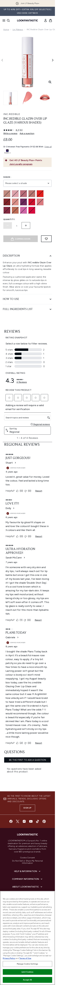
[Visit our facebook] (11, 821)
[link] (45, 20)
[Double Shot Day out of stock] (31, 193)
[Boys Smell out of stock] (15, 193)
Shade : (7, 177)
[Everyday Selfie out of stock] (40, 193)
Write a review (10, 133)
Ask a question (27, 133)
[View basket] (50, 20)
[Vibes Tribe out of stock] (31, 210)
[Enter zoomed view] (50, 82)
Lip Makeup (18, 29)
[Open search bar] (8, 20)
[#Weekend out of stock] (7, 193)
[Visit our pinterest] (44, 821)
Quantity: (9, 219)
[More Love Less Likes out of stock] (40, 202)
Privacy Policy (9, 958)
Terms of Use (25, 958)
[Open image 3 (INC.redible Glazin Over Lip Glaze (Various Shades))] (45, 98)
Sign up (27, 808)
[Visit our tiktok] (37, 821)
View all (48, 147)
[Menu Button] (3, 20)
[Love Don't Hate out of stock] (23, 202)
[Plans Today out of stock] (23, 210)
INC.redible (11, 114)
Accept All (27, 980)
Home (6, 29)
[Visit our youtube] (31, 821)
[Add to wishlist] (46, 238)
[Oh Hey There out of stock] (15, 210)
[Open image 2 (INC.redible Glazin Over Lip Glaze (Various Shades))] (28, 98)
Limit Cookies (27, 972)
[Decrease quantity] (7, 225)
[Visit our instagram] (24, 821)
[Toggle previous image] (2, 60)
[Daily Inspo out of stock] (23, 193)
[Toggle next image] (52, 60)
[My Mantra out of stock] (7, 210)
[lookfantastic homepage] (27, 20)
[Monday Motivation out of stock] (31, 202)
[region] (27, 938)
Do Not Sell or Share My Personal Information (27, 862)
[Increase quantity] (26, 225)
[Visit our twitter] (17, 821)
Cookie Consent (27, 858)
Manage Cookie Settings (27, 964)
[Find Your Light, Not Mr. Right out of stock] (7, 202)
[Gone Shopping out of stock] (15, 202)
